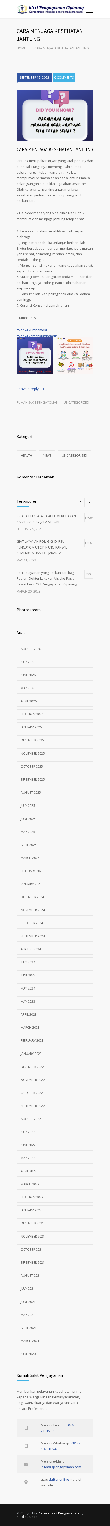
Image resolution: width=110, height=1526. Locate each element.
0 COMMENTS (64, 77)
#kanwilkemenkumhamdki (37, 336)
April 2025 (29, 845)
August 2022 (31, 1119)
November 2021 (33, 1236)
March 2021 (30, 1341)
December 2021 (32, 1223)
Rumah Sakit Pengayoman (37, 402)
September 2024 (33, 936)
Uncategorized (76, 402)
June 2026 (28, 675)
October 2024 (32, 923)
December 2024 (32, 897)
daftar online (59, 1479)
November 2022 (33, 1080)
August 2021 (31, 1275)
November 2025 (33, 753)
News (47, 455)
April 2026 (29, 701)
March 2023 (30, 1027)
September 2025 (33, 779)
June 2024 (28, 975)
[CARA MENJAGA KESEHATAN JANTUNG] (55, 115)
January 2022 (31, 1210)
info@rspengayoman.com (61, 1467)
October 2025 (32, 766)
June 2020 (28, 1354)
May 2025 (28, 832)
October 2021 (32, 1249)
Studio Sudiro (27, 1516)
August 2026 (31, 649)
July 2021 (28, 1288)
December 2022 (32, 1067)
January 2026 (31, 727)
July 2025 (28, 805)
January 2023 (31, 1053)
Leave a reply (28, 388)
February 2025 (32, 871)
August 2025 (31, 792)
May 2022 (28, 1158)
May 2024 (28, 988)
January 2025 (31, 884)
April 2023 (29, 1014)
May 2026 (28, 688)
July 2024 (28, 962)
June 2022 (28, 1145)
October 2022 (32, 1093)
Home (21, 48)
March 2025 (30, 858)
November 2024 (33, 910)
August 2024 (31, 949)
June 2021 (28, 1301)
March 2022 (30, 1184)
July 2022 (28, 1132)
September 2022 (33, 1106)
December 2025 (32, 740)
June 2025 (28, 818)
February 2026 (32, 714)
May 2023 (28, 1001)
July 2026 (28, 662)
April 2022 (29, 1171)
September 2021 (33, 1262)
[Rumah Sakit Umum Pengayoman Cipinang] (51, 9)
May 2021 (28, 1315)
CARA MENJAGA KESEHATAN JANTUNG (55, 149)
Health (26, 455)
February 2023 (32, 1040)
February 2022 (32, 1197)
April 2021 (29, 1328)
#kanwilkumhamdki (32, 330)
